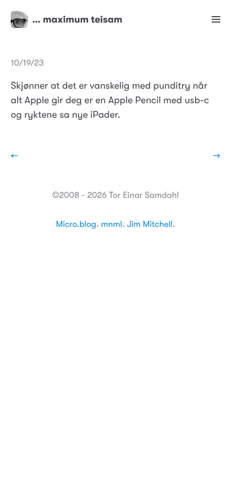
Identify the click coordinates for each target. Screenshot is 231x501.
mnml (111, 224)
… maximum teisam (77, 19)
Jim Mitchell (149, 224)
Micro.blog (76, 224)
